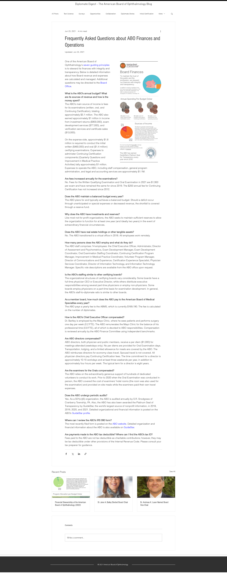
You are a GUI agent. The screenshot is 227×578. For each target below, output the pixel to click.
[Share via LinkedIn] (79, 454)
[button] (172, 14)
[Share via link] (85, 454)
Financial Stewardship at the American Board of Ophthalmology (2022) (70, 503)
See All (172, 471)
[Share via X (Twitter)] (72, 454)
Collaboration (111, 14)
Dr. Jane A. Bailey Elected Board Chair (113, 502)
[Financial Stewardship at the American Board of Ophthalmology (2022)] (71, 487)
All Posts (55, 14)
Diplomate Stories (128, 14)
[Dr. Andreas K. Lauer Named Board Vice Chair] (156, 487)
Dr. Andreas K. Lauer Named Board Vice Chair (154, 503)
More (160, 14)
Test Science (68, 14)
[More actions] (160, 31)
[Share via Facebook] (66, 454)
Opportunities (95, 14)
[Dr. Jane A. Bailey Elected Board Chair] (114, 487)
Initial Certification (146, 14)
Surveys (82, 14)
